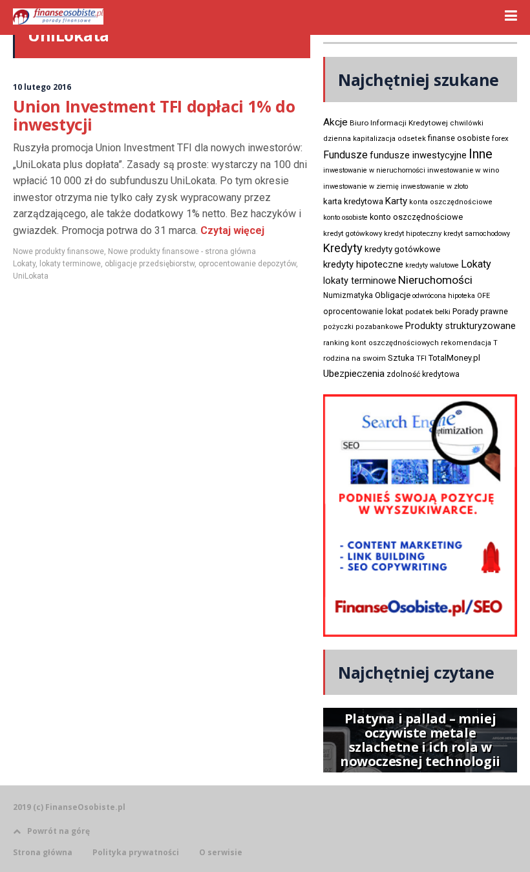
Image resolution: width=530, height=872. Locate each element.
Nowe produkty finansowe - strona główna (182, 251)
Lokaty (24, 263)
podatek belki (427, 311)
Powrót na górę (58, 830)
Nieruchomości (435, 279)
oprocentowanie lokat (363, 311)
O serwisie (220, 852)
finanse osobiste (459, 138)
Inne (481, 154)
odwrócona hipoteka (443, 296)
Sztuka (401, 358)
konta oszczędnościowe (451, 202)
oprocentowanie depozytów (247, 263)
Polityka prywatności (135, 852)
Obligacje (392, 295)
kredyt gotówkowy (352, 233)
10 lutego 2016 (42, 86)
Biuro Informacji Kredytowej (399, 122)
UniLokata (30, 276)
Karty (396, 201)
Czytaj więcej (231, 230)
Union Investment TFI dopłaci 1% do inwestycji (154, 115)
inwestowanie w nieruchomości (374, 170)
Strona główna (42, 852)
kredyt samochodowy (476, 233)
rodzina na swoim (354, 358)
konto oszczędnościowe (416, 217)
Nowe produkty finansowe (58, 251)
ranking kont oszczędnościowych (381, 343)
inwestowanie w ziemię (361, 186)
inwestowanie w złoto (434, 186)
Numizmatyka (348, 295)
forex (500, 138)
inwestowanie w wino (463, 170)
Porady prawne (480, 311)
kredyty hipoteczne (363, 264)
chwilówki (466, 123)
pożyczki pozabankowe (363, 327)
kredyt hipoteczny (412, 233)
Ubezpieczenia (354, 373)
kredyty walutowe (432, 265)
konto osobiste (345, 217)
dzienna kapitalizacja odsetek (374, 138)
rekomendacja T (469, 343)
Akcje (335, 122)
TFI (421, 358)
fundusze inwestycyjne (418, 155)
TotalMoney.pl (454, 358)
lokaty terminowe (70, 263)
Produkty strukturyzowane (460, 326)
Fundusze (345, 155)
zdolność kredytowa (423, 374)
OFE (483, 296)
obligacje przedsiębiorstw (150, 263)
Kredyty (343, 248)
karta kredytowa (353, 201)
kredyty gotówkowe (402, 249)
